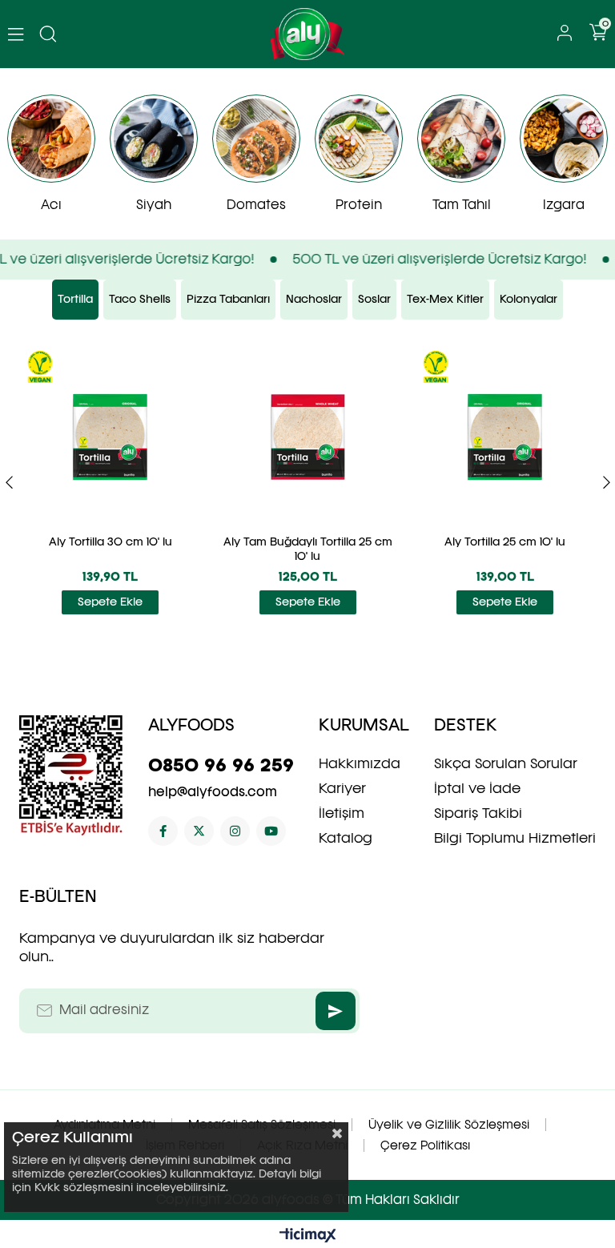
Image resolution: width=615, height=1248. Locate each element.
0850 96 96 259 (221, 765)
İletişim (341, 813)
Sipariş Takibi (478, 813)
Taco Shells (140, 299)
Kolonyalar (528, 299)
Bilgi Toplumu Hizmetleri (515, 838)
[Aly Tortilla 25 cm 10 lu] (506, 437)
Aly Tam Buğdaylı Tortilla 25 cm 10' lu (307, 549)
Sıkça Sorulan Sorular (505, 763)
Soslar (374, 299)
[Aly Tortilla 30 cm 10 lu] (110, 437)
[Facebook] (163, 831)
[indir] (71, 775)
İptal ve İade (477, 788)
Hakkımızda (359, 763)
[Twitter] (199, 831)
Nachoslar (314, 299)
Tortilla (75, 299)
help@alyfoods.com (212, 791)
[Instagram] (235, 831)
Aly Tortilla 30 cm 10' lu (110, 542)
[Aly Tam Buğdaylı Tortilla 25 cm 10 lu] (308, 437)
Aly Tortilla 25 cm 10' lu (504, 542)
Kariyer (342, 788)
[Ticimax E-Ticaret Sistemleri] (307, 1236)
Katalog (345, 838)
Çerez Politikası (425, 1146)
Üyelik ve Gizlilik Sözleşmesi (448, 1124)
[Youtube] (271, 831)
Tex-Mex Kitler (445, 299)
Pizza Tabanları (228, 299)
